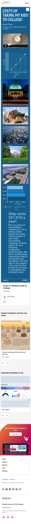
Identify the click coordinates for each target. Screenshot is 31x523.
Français (22, 482)
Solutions (4, 465)
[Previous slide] (2, 363)
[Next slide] (6, 363)
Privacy (9, 507)
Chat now (12, 479)
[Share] (4, 301)
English (3, 482)
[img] (15, 187)
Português (12, 482)
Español (17, 482)
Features (4, 462)
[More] (27, 9)
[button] (15, 76)
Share (6, 280)
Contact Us (5, 479)
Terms (4, 507)
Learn (3, 468)
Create (4, 459)
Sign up (27, 3)
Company (4, 471)
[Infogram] (5, 3)
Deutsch (8, 482)
